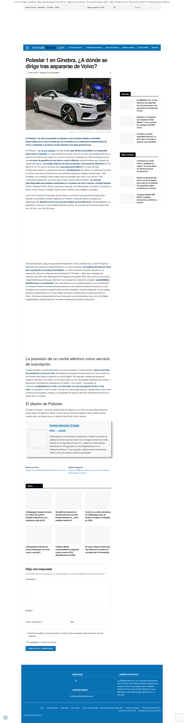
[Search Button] (157, 7)
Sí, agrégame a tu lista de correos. (42, 642)
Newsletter (41, 7)
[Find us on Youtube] (124, 7)
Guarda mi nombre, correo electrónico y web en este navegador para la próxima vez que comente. (65, 634)
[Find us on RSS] (121, 7)
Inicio (42, 708)
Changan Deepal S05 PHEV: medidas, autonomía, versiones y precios (147, 198)
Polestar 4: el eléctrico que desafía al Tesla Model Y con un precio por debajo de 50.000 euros (146, 122)
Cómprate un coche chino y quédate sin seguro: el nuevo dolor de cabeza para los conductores (147, 166)
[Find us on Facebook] (111, 7)
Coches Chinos (143, 47)
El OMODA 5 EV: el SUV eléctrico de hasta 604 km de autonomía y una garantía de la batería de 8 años (147, 105)
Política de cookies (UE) (151, 708)
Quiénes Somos (30, 7)
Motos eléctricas (112, 47)
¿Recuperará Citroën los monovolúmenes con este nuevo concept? (37, 549)
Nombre (30, 610)
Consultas (49, 7)
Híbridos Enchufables (95, 47)
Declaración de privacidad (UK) (149, 711)
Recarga (155, 47)
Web (72, 622)
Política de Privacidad (90, 708)
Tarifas (57, 7)
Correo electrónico (34, 622)
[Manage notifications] (6, 718)
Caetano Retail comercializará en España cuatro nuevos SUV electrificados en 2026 (67, 550)
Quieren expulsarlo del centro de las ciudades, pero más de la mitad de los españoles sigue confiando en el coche (147, 183)
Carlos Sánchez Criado (64, 425)
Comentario (31, 579)
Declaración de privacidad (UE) (111, 708)
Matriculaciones (128, 47)
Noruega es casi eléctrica (28, 2)
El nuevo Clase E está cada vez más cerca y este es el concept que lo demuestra (97, 549)
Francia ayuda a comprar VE (137, 2)
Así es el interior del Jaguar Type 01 (98, 2)
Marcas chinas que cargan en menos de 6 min (51, 2)
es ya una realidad (46, 150)
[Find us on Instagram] (118, 7)
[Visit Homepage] (48, 47)
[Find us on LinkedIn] (127, 7)
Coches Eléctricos (75, 47)
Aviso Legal (75, 708)
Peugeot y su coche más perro (76, 2)
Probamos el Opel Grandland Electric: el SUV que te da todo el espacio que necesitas (146, 137)
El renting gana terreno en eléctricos (158, 2)
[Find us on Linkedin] (93, 680)
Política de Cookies (132, 708)
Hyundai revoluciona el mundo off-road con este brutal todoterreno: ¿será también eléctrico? (66, 516)
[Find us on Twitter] (114, 7)
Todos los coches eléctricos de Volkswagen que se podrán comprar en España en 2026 (98, 516)
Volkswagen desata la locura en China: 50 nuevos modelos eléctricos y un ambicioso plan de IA (39, 516)
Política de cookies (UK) (127, 711)
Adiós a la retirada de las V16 (119, 2)
